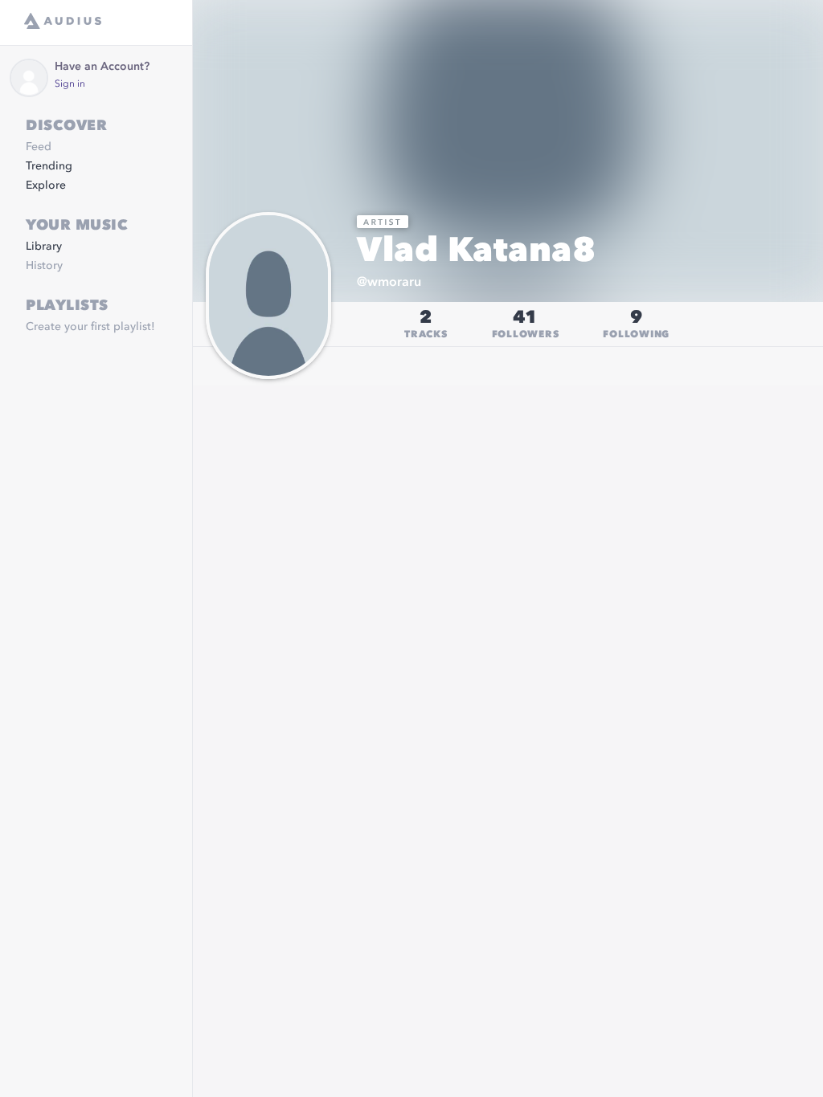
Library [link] (44, 246)
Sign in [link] (70, 84)
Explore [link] (46, 185)
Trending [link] (49, 166)
